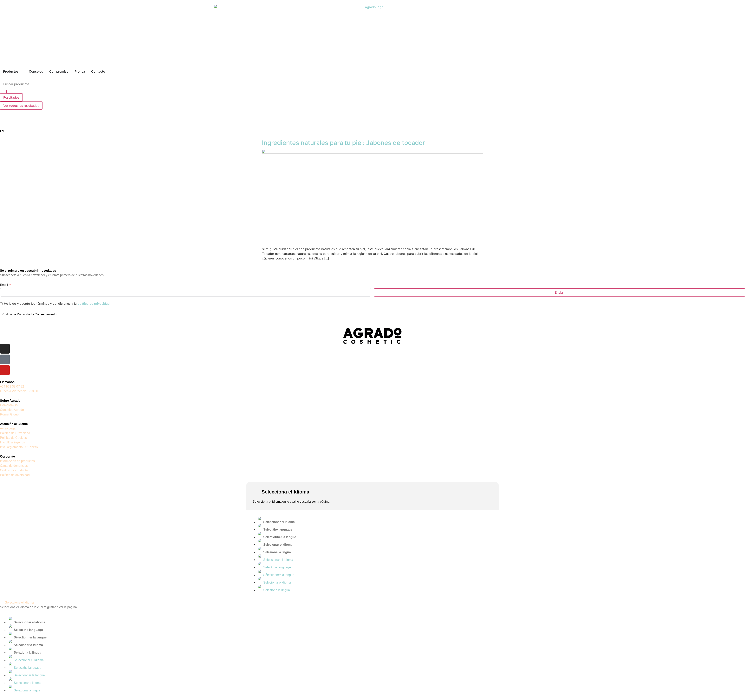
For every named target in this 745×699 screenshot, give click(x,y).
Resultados (11, 97)
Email (4, 285)
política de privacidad (94, 303)
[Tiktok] (5, 359)
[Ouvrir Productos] (21, 71)
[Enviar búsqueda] (3, 91)
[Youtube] (5, 370)
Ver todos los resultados (21, 106)
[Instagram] (5, 349)
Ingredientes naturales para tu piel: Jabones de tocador (343, 143)
